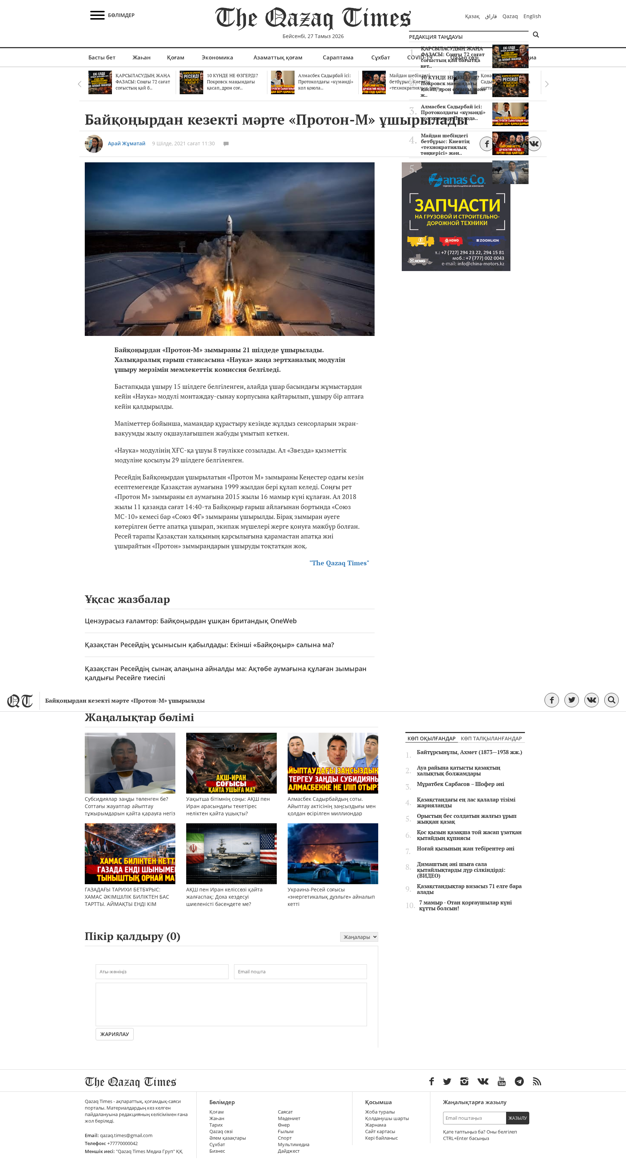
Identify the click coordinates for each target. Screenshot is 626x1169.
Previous (79, 84)
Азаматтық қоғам (278, 57)
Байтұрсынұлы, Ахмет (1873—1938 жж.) (469, 752)
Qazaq (510, 16)
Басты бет (102, 57)
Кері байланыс (381, 1138)
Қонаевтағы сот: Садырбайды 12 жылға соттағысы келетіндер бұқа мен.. (450, 173)
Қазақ (472, 16)
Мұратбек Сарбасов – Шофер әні (460, 784)
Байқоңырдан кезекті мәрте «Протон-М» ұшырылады (125, 700)
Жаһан (142, 57)
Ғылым (286, 1131)
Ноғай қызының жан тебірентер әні (465, 849)
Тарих (216, 1125)
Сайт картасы (380, 1131)
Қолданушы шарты (387, 1118)
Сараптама (338, 57)
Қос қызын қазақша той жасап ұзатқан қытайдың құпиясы (469, 835)
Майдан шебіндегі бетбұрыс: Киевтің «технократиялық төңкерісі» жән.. (445, 144)
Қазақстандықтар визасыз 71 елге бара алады (469, 889)
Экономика (217, 57)
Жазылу (518, 1118)
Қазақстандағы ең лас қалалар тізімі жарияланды (466, 802)
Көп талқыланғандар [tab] (491, 738)
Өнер (284, 1125)
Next (546, 84)
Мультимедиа (293, 1144)
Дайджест (289, 1151)
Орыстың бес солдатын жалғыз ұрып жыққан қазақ (467, 819)
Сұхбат (380, 57)
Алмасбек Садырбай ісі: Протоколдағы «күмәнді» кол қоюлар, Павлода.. (453, 112)
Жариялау (114, 1034)
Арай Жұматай (126, 143)
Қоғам (175, 57)
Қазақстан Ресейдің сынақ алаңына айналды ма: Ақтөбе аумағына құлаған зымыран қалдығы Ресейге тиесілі (226, 673)
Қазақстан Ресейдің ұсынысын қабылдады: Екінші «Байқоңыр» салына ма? (209, 644)
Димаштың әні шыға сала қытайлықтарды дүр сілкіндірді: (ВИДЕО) (461, 870)
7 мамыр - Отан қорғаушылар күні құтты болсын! (465, 905)
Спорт (285, 1138)
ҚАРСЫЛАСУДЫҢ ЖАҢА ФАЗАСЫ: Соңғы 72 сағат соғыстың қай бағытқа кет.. (453, 57)
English (532, 16)
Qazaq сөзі (221, 1131)
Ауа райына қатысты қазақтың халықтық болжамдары (458, 771)
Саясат (285, 1112)
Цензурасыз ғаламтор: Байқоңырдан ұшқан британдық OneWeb (191, 620)
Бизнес (217, 1151)
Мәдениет (289, 1118)
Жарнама (375, 1125)
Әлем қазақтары (227, 1138)
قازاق (491, 16)
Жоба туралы (380, 1112)
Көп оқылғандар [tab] (432, 738)
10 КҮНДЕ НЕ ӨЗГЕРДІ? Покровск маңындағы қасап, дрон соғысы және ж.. (453, 86)
